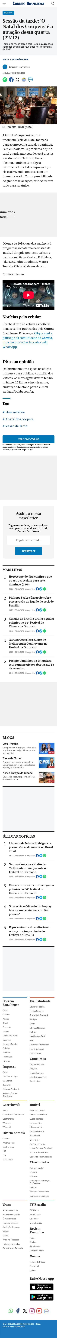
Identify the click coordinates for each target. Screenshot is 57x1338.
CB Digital (7, 1080)
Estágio (33, 1019)
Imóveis (33, 1172)
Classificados (39, 1162)
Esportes (7, 1040)
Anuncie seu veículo (11, 1214)
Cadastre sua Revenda (13, 1248)
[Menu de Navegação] (4, 3)
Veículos (33, 1176)
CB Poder (34, 1218)
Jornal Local (35, 1214)
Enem (32, 1023)
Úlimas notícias (36, 1127)
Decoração (35, 1140)
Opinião (6, 1048)
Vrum (7, 1204)
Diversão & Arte (10, 1035)
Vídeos (6, 1231)
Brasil (5, 1023)
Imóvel (35, 1105)
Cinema (6, 1138)
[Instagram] (32, 1311)
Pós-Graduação (37, 1049)
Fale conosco (35, 1053)
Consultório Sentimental (13, 1114)
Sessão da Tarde (15, 426)
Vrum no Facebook (11, 1239)
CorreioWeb (11, 1105)
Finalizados (35, 1081)
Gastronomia (8, 1119)
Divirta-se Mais (14, 1133)
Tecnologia (7, 1056)
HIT (4, 1151)
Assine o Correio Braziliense (10, 1094)
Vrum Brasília (36, 1223)
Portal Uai (34, 1266)
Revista (33, 1242)
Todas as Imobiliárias (39, 1152)
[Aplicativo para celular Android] (42, 1297)
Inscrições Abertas (38, 1077)
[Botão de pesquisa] (52, 3)
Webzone (7, 1123)
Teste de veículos (10, 1223)
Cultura (33, 1032)
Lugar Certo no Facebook (41, 1148)
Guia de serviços (37, 1131)
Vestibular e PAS (37, 1036)
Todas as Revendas (11, 1244)
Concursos (38, 1059)
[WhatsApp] (5, 81)
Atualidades (35, 1246)
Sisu (31, 1040)
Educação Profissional (39, 1044)
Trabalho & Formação (39, 1015)
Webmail (7, 1127)
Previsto (33, 1068)
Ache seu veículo (10, 1210)
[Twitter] (17, 81)
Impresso (9, 1067)
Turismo (6, 1061)
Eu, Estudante (40, 1001)
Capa (5, 1010)
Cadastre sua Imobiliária (41, 1156)
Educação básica (37, 1006)
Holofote (6, 1052)
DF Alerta (34, 1210)
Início (6, 59)
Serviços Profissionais (39, 1191)
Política (6, 1019)
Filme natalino (14, 412)
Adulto (33, 1187)
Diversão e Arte (20, 59)
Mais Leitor (8, 1159)
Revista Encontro (37, 1230)
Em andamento (37, 1073)
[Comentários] (30, 81)
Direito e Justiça (10, 1076)
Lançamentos (36, 1123)
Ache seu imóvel (37, 1110)
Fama (5, 1110)
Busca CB (7, 1085)
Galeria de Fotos (37, 1144)
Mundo (6, 1031)
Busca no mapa (36, 1119)
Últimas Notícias (37, 1028)
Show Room (35, 1135)
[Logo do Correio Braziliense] (28, 4)
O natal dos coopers (18, 419)
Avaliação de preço (11, 1227)
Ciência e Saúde (10, 1044)
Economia (7, 1027)
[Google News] (24, 81)
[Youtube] (39, 1311)
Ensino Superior (37, 1011)
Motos (5, 1235)
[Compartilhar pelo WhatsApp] (44, 590)
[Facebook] (11, 81)
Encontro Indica (37, 1250)
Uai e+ (33, 1270)
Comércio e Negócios (39, 1196)
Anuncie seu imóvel (38, 1114)
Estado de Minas (37, 1262)
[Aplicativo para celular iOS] (42, 1287)
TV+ (4, 1155)
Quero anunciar (37, 1168)
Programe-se (8, 1143)
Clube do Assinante (11, 1089)
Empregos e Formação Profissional (40, 1182)
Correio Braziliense (11, 1003)
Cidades (6, 1014)
